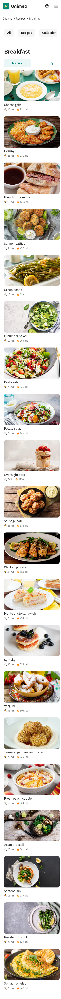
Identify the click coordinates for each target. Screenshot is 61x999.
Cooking (8, 18)
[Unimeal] (15, 6)
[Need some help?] (47, 6)
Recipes (21, 18)
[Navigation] (56, 6)
